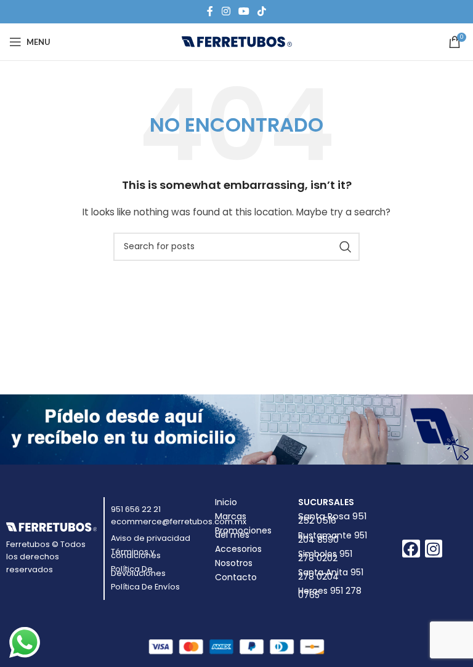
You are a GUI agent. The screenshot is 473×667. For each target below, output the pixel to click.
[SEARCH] (345, 247)
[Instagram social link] (225, 11)
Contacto (236, 577)
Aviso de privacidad (150, 538)
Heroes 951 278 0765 (330, 593)
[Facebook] (411, 548)
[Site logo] (237, 41)
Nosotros (234, 563)
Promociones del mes (243, 532)
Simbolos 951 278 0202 (325, 556)
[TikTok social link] (262, 11)
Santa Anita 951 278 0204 (330, 574)
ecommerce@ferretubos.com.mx (178, 521)
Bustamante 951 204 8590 (332, 537)
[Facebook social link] (210, 11)
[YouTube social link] (243, 11)
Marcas (230, 516)
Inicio (226, 502)
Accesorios (238, 549)
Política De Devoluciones (138, 571)
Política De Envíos (145, 586)
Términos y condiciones (136, 553)
